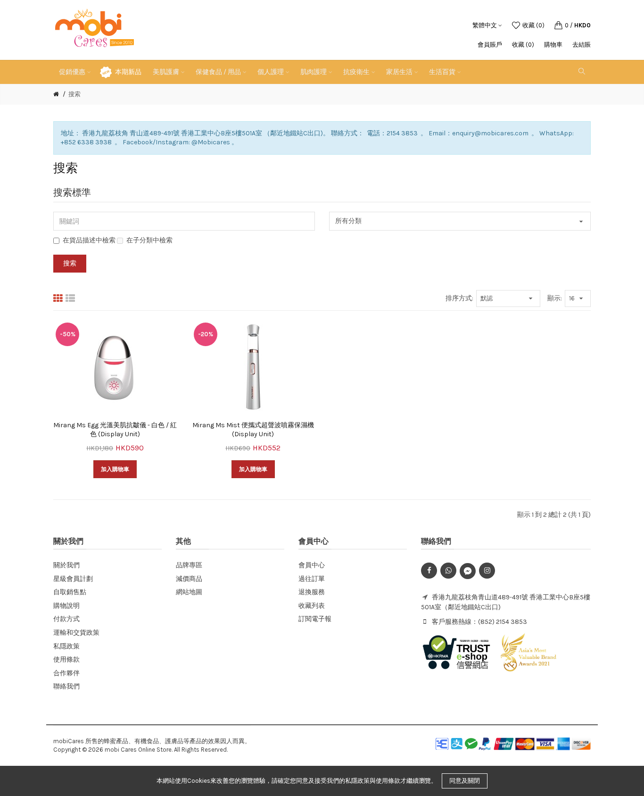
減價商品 (189, 579)
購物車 (553, 44)
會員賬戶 (490, 44)
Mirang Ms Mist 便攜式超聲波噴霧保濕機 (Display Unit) (253, 430)
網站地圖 (189, 592)
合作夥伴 (66, 673)
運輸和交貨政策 (76, 633)
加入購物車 (115, 469)
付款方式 (66, 619)
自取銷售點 (69, 592)
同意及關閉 (464, 780)
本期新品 (128, 72)
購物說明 (66, 606)
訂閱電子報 (314, 619)
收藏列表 (311, 606)
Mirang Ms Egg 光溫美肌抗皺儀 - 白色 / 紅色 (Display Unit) (115, 430)
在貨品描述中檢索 (89, 240)
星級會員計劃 (73, 579)
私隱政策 (66, 646)
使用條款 (66, 659)
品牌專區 (189, 565)
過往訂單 (311, 579)
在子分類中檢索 (149, 240)
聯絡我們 (66, 686)
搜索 (74, 94)
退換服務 (311, 592)
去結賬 (581, 44)
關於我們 (66, 565)
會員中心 (311, 565)
